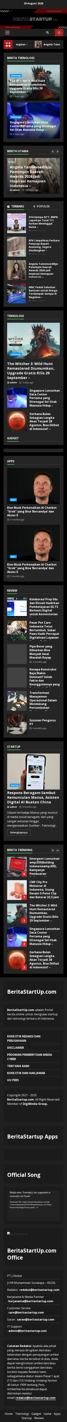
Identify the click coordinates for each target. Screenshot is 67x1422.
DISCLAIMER (15, 1048)
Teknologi (16, 75)
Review (39, 1418)
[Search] (47, 32)
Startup (15, 785)
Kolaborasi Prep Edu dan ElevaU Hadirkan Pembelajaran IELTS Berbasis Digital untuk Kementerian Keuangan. (17, 607)
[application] (33, 1206)
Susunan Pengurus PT (17, 724)
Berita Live (59, 32)
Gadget (36, 1414)
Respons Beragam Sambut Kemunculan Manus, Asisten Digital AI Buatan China (33, 772)
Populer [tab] (43, 206)
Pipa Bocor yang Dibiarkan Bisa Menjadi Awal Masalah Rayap (17, 654)
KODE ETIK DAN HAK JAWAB (26, 1073)
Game (47, 1414)
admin (16, 190)
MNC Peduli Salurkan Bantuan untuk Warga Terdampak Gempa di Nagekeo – (30, 178)
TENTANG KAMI (18, 1066)
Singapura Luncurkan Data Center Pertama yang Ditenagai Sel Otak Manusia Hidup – (33, 126)
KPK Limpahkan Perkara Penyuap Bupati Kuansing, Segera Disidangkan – (16, 247)
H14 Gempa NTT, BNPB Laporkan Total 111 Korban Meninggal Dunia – (16, 223)
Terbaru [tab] (17, 206)
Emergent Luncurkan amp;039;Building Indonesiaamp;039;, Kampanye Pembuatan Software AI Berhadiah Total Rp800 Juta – (17, 867)
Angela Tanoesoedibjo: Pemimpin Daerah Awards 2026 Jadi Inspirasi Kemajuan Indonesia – (16, 270)
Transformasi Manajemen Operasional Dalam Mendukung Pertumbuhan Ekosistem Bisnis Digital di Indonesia (17, 701)
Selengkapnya (19, 832)
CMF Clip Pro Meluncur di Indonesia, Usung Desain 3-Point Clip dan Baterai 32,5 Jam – (17, 890)
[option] (33, 176)
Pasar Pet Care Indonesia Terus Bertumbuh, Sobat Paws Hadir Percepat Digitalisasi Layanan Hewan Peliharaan (17, 631)
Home (9, 1414)
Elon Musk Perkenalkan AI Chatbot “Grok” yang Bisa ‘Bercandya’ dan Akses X (33, 486)
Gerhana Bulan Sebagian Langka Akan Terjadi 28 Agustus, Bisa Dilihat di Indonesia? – (17, 421)
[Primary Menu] (7, 32)
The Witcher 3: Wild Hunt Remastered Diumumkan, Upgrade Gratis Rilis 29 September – (28, 86)
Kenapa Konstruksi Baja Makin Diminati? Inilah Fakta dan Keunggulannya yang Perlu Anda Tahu (17, 677)
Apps (13, 499)
